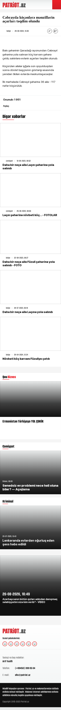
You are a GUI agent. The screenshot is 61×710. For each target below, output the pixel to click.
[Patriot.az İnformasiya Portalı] (14, 4)
